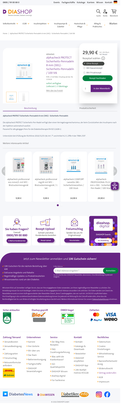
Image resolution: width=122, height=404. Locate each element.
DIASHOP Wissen (60, 371)
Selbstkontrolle (9, 23)
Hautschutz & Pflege (79, 25)
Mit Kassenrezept (94, 68)
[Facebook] (107, 394)
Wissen (99, 2)
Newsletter (80, 353)
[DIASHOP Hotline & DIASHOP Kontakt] (17, 230)
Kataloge (81, 2)
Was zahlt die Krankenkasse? (57, 358)
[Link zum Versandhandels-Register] (68, 318)
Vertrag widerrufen (107, 372)
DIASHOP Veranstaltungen (34, 370)
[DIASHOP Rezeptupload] (46, 230)
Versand (104, 54)
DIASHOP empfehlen (79, 359)
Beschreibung (30, 108)
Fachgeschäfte (68, 2)
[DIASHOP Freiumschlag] (74, 230)
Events (57, 2)
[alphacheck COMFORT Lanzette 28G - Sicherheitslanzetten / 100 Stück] (73, 177)
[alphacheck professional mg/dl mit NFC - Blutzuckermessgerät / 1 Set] (46, 177)
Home (5, 33)
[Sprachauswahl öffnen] (115, 2)
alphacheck (50, 54)
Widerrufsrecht (106, 368)
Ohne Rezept (92, 63)
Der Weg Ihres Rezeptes (57, 343)
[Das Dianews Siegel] (41, 318)
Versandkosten (11, 341)
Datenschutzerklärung (100, 299)
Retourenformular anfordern (12, 364)
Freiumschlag (10, 358)
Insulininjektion (40, 23)
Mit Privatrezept (93, 72)
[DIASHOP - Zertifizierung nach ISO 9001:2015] (12, 318)
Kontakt (108, 2)
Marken (113, 23)
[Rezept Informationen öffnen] (103, 58)
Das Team (32, 355)
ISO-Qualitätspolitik (57, 365)
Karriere (90, 2)
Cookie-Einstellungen (103, 348)
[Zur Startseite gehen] (17, 13)
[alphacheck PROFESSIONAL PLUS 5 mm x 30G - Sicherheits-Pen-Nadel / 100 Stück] (101, 177)
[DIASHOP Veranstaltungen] (103, 230)
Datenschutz (105, 341)
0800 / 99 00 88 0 (11, 2)
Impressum (104, 381)
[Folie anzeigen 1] (57, 205)
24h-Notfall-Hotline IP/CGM (81, 371)
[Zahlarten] (103, 318)
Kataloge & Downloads (80, 348)
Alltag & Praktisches (97, 25)
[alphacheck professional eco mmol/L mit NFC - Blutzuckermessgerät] (18, 177)
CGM (25, 23)
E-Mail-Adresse (58, 266)
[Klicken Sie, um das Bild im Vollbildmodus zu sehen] (24, 71)
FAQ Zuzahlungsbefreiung (60, 351)
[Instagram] (99, 394)
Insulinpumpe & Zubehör (60, 25)
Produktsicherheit (87, 108)
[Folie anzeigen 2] (61, 205)
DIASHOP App (81, 365)
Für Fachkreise (58, 380)
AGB (101, 377)
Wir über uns (34, 350)
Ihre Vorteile (33, 346)
